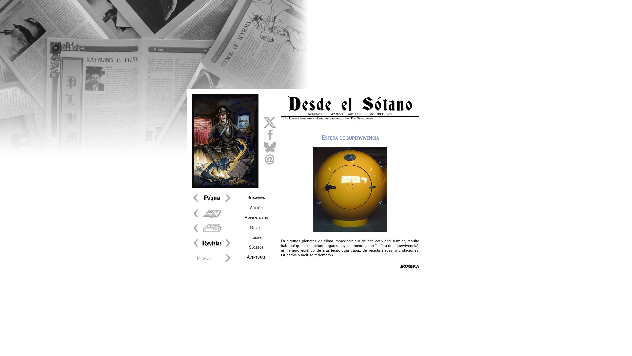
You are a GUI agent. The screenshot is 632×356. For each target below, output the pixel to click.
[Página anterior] (197, 202)
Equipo (256, 237)
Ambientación (256, 217)
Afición (256, 207)
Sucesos (256, 247)
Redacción (256, 197)
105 (283, 118)
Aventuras (256, 257)
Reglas (256, 227)
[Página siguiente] (227, 202)
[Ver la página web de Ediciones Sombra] (409, 267)
